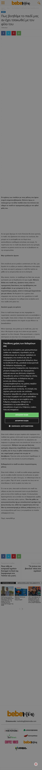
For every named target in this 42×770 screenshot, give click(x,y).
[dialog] (21, 385)
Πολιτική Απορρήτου (11, 410)
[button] (21, 426)
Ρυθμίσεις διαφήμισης (11, 402)
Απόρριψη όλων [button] (21, 421)
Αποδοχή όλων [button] (21, 415)
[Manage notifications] (36, 764)
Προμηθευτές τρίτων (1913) (13, 376)
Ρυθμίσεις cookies (29, 407)
